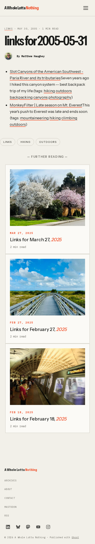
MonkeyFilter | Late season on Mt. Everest (46, 105)
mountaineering (34, 118)
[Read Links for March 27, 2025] (47, 197)
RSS (6, 515)
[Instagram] (48, 526)
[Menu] (86, 8)
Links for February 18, (38, 419)
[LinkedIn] (7, 526)
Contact (9, 498)
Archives (10, 480)
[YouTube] (38, 526)
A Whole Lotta (21, 7)
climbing (69, 118)
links (8, 28)
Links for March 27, (35, 239)
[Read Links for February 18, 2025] (47, 376)
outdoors (64, 90)
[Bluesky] (18, 526)
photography (59, 97)
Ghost (75, 537)
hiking (49, 90)
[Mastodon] (28, 526)
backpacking (21, 97)
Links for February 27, (38, 329)
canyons (40, 97)
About (8, 489)
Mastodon (10, 507)
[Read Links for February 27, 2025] (47, 287)
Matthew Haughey (33, 56)
